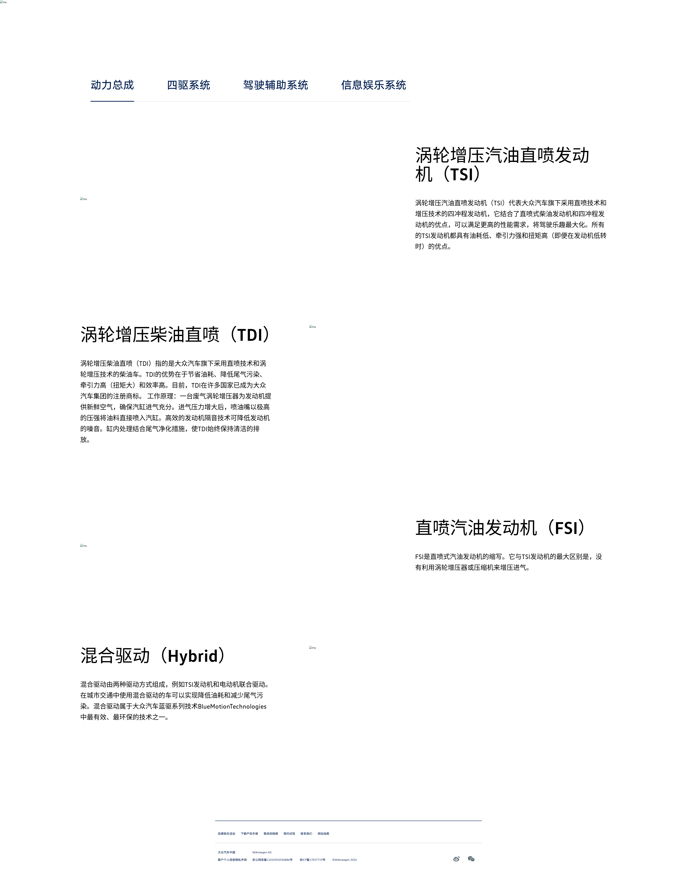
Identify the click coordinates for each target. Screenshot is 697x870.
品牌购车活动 (226, 834)
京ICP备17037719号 (312, 859)
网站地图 (323, 834)
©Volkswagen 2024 (344, 859)
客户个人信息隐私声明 (232, 859)
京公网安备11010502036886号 (272, 859)
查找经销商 (271, 834)
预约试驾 (289, 834)
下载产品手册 (249, 834)
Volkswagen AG (262, 852)
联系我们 (306, 834)
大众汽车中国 (226, 852)
